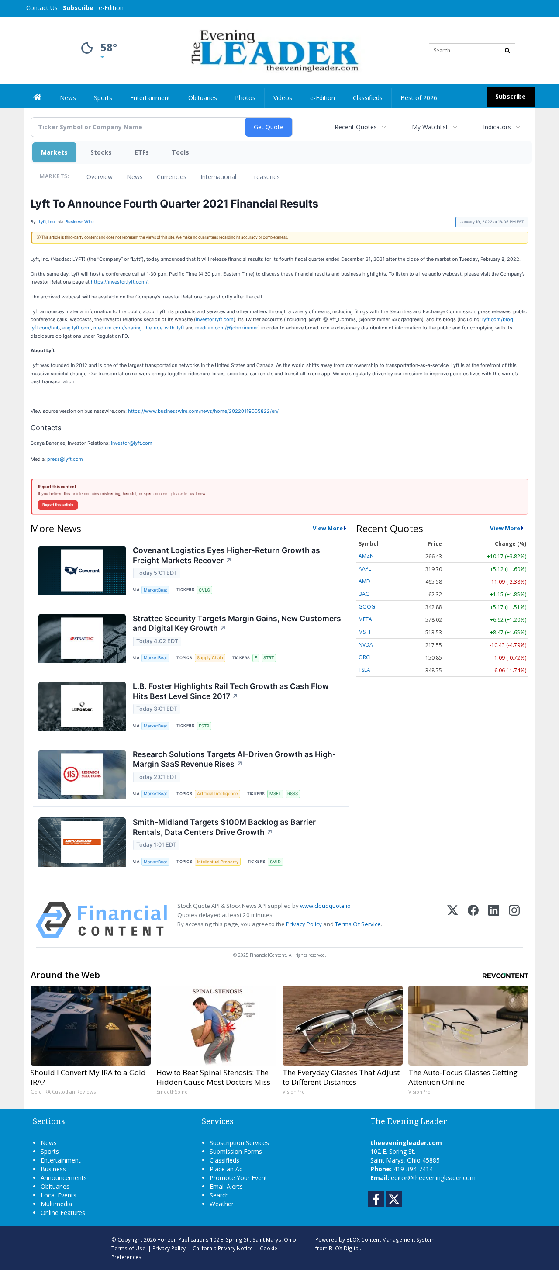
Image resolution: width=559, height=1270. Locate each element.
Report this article (57, 504)
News (135, 177)
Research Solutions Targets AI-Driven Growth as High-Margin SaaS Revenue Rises (234, 759)
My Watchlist (430, 127)
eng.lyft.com (76, 328)
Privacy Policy (304, 924)
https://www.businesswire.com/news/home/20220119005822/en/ (203, 411)
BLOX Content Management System (390, 1239)
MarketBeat (155, 590)
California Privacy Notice (223, 1248)
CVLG (204, 590)
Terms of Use (128, 1248)
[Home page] (273, 50)
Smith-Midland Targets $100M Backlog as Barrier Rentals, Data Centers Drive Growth (224, 827)
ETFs (142, 152)
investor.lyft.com (215, 319)
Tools (180, 152)
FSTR (204, 725)
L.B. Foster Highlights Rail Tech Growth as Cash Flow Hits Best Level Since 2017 (231, 691)
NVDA (366, 644)
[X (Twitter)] (453, 920)
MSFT (275, 793)
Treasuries (265, 177)
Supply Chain (210, 657)
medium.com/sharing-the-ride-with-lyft (138, 328)
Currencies (171, 177)
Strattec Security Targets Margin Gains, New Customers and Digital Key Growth (237, 623)
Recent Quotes (356, 127)
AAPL (365, 568)
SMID (275, 861)
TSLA (364, 670)
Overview (99, 177)
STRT (268, 657)
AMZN (366, 556)
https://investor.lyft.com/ (119, 282)
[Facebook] (473, 920)
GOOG (367, 606)
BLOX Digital (344, 1248)
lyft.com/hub (45, 328)
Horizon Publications (183, 1239)
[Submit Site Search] (507, 50)
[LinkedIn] (494, 920)
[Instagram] (514, 920)
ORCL (365, 657)
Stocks (101, 152)
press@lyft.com (65, 459)
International (218, 177)
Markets (54, 152)
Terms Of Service (358, 924)
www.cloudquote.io (325, 906)
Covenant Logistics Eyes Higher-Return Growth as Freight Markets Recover (226, 555)
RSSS (292, 793)
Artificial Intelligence (217, 793)
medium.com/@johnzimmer (226, 328)
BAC (364, 594)
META (365, 619)
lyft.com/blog (497, 319)
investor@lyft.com (131, 443)
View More (328, 528)
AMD (364, 581)
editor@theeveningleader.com (433, 1177)
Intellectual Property (217, 861)
